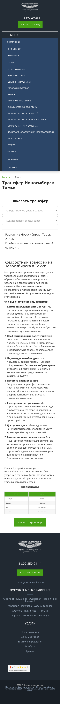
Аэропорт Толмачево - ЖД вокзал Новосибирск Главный (30, 600)
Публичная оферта (44, 687)
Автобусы (30, 646)
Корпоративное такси (19, 100)
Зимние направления (19, 82)
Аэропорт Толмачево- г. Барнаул (30, 615)
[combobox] (30, 210)
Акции (11, 144)
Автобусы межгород (18, 88)
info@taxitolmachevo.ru (31, 582)
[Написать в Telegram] (22, 17)
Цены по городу (16, 69)
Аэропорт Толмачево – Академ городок (30, 606)
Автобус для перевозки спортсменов (27, 119)
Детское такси (15, 138)
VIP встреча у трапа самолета (23, 126)
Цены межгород (30, 637)
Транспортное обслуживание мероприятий (31, 132)
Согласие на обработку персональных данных (26, 688)
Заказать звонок (30, 572)
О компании (13, 42)
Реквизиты (13, 55)
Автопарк (11, 151)
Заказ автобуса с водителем (22, 107)
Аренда (11, 94)
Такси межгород (16, 75)
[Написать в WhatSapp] (20, 17)
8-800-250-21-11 (32, 17)
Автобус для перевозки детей (23, 113)
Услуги (10, 62)
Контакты (12, 167)
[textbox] (30, 210)
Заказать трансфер (30, 522)
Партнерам (12, 159)
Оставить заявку (30, 24)
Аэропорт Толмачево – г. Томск (30, 611)
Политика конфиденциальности (19, 687)
